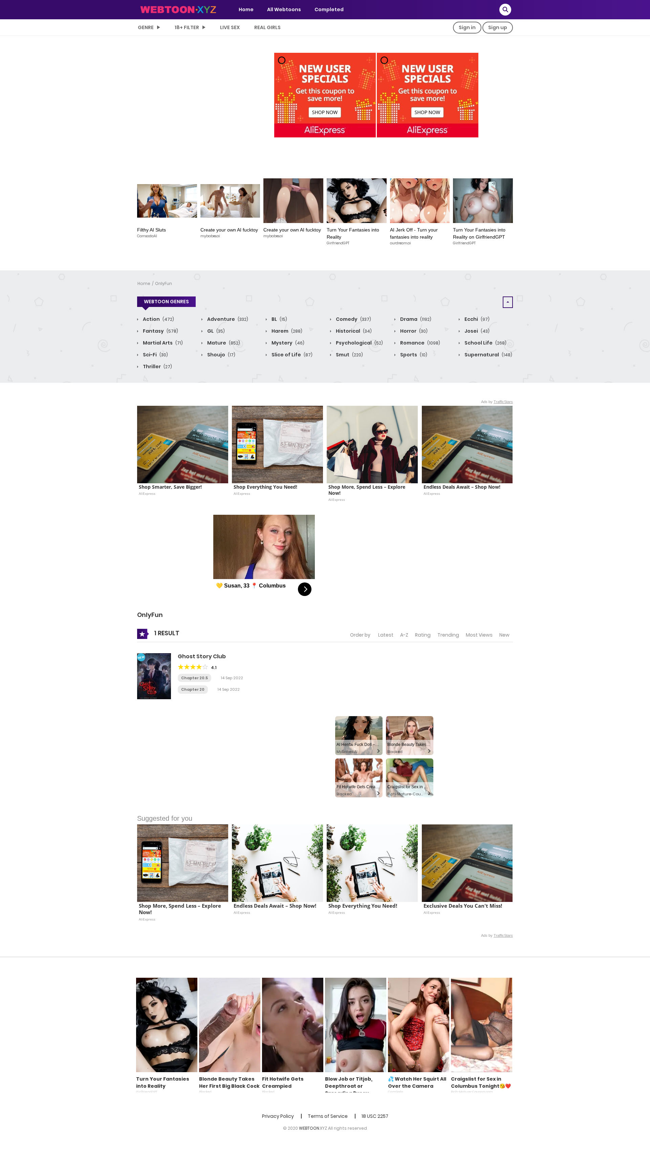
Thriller (157, 366)
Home (246, 9)
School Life (484, 342)
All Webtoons (284, 9)
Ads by (497, 402)
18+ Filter (187, 27)
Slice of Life (291, 354)
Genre (146, 27)
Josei (476, 331)
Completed (329, 9)
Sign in (467, 27)
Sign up (497, 27)
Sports (413, 354)
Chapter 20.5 (194, 678)
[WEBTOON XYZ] (178, 9)
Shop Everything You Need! (265, 487)
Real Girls (267, 27)
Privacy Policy (278, 1116)
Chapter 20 (192, 689)
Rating (423, 635)
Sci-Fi (155, 354)
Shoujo (220, 354)
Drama (415, 319)
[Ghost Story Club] (154, 675)
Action (158, 319)
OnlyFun (163, 283)
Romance (419, 342)
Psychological (359, 342)
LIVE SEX (230, 27)
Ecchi (476, 319)
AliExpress (147, 493)
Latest (385, 635)
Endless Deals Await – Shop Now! (462, 487)
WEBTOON (309, 1128)
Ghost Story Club (202, 656)
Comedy (353, 319)
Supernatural (487, 354)
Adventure (227, 319)
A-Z (404, 635)
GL (215, 331)
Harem (286, 331)
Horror (413, 331)
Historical (353, 331)
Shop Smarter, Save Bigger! (170, 487)
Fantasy (160, 331)
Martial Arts (162, 342)
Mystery (287, 342)
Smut (349, 354)
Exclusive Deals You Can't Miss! (463, 906)
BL (278, 319)
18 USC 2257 (375, 1116)
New (504, 635)
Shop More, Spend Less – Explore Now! (367, 490)
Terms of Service (328, 1116)
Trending (448, 635)
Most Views (479, 635)
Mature (223, 342)
